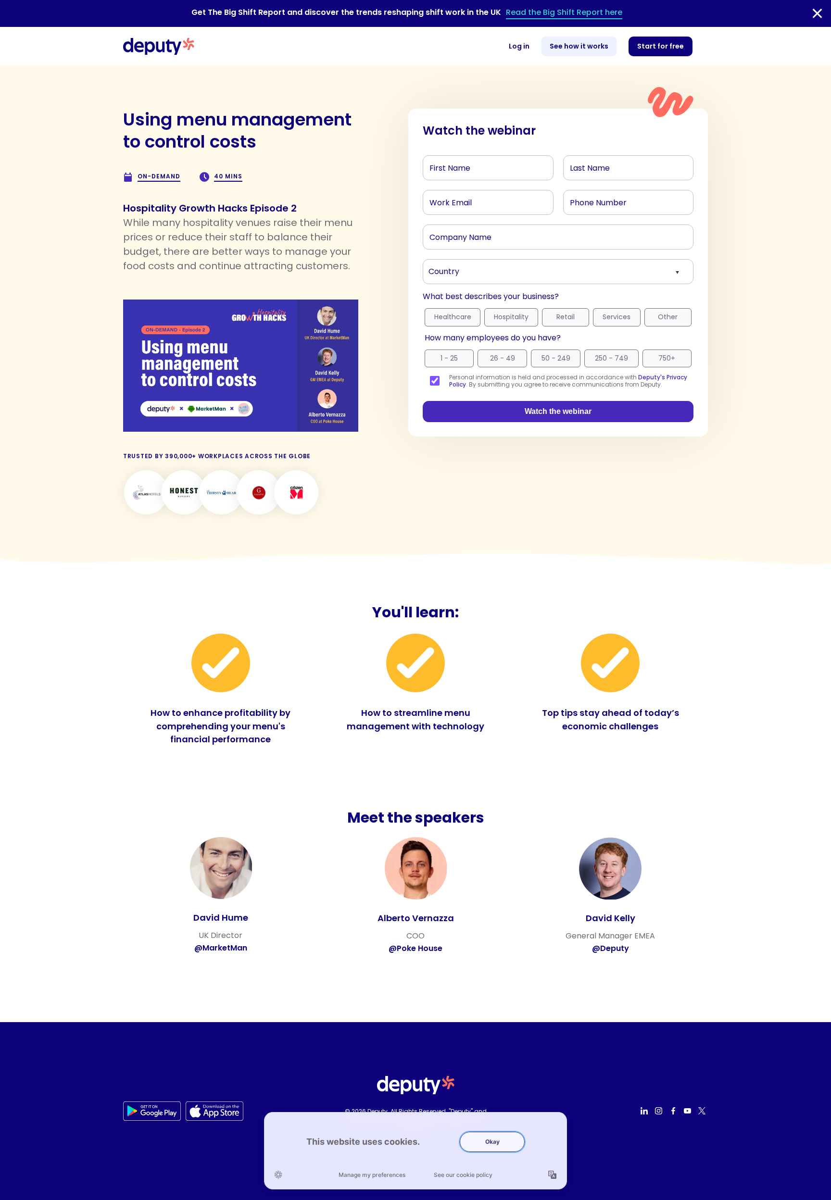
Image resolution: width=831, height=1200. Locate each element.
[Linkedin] (645, 1111)
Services (616, 317)
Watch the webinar (558, 411)
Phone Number (592, 200)
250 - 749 (611, 358)
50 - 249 (555, 358)
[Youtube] (688, 1111)
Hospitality (511, 317)
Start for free (660, 46)
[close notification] (817, 13)
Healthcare (452, 317)
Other (668, 317)
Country (442, 269)
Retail (565, 317)
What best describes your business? (491, 296)
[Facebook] (674, 1111)
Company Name (455, 234)
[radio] (452, 319)
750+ (666, 358)
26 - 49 (502, 358)
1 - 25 (449, 358)
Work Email (446, 200)
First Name (445, 165)
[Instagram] (660, 1111)
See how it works (579, 46)
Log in (519, 46)
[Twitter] (703, 1111)
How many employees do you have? (493, 337)
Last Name (586, 165)
